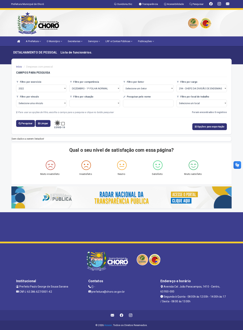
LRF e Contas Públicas (118, 41)
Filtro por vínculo (29, 96)
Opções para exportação (210, 126)
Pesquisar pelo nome (138, 96)
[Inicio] (18, 41)
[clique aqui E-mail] (112, 315)
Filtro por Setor (135, 82)
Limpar (44, 123)
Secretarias (74, 41)
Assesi (108, 325)
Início (19, 66)
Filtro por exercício (30, 82)
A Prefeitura (32, 41)
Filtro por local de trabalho (194, 96)
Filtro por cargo (189, 82)
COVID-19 (59, 127)
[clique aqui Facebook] (121, 315)
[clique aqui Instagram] (130, 315)
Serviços (93, 41)
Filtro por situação (83, 96)
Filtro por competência (86, 82)
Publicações (145, 41)
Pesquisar (26, 123)
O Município (54, 41)
